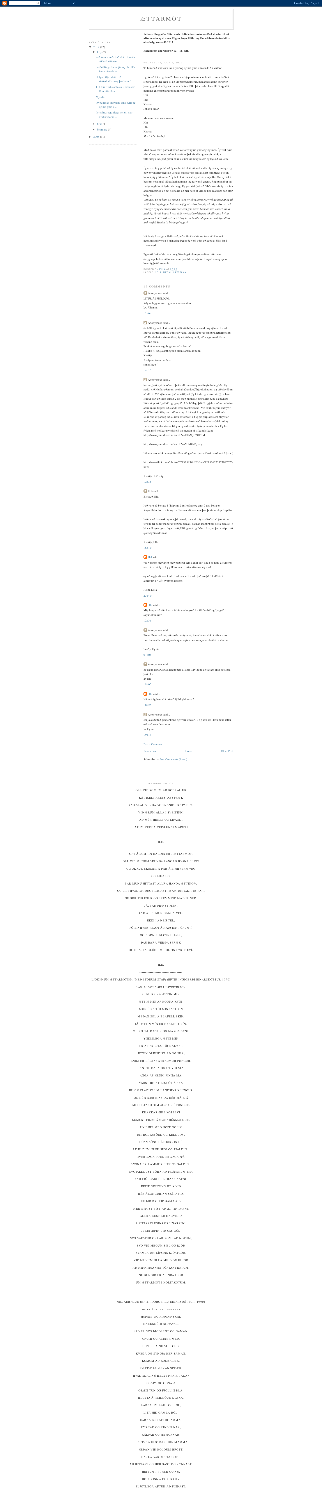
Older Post (227, 751)
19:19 (147, 735)
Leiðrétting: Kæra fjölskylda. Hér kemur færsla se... (115, 69)
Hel (150, 557)
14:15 (147, 370)
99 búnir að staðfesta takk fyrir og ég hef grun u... (116, 105)
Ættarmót (161, 18)
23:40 (147, 595)
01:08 (147, 655)
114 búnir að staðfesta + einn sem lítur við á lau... (115, 89)
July (100, 52)
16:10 (147, 548)
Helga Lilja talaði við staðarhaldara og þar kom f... (114, 79)
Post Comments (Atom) (173, 759)
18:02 (147, 684)
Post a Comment (153, 744)
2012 (158, 272)
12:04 (147, 313)
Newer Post (150, 751)
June (100, 124)
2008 (96, 137)
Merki (167, 272)
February (102, 129)
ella (150, 605)
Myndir (100, 97)
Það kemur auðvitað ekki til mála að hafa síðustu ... (115, 59)
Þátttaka (179, 272)
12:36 (147, 482)
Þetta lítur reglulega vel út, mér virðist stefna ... (114, 114)
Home (188, 751)
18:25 (147, 705)
